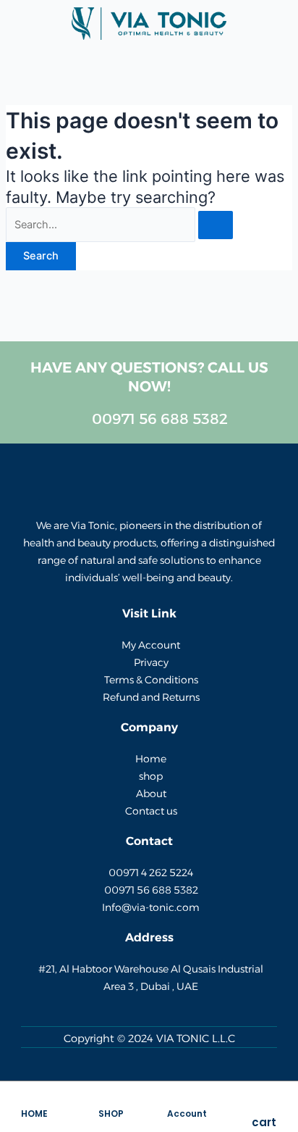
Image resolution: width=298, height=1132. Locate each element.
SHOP (111, 1113)
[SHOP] (110, 1101)
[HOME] (34, 1101)
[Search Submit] (215, 225)
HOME (34, 1113)
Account (187, 1113)
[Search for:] (119, 224)
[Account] (187, 1101)
